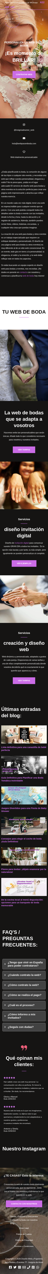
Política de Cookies (24, 1234)
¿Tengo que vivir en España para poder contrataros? (25, 964)
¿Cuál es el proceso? (21, 1005)
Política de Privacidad (24, 1240)
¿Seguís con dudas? (21, 1026)
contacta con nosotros (24, 1204)
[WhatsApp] (37, 1267)
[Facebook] (10, 1267)
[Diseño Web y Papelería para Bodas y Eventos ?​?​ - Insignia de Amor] (12, 19)
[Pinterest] (33, 1267)
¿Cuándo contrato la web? (24, 975)
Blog (12, 1223)
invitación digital (22, 543)
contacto (23, 272)
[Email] (24, 1267)
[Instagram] (19, 1267)
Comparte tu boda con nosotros (24, 1220)
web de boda (28, 276)
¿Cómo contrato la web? (23, 985)
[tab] (24, 964)
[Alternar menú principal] (43, 19)
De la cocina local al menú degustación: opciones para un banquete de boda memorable (22, 903)
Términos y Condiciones (24, 1246)
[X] (14, 1267)
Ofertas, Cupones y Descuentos (24, 1216)
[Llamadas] (28, 1267)
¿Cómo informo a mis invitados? (21, 1016)
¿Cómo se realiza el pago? (24, 995)
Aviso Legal (24, 1228)
